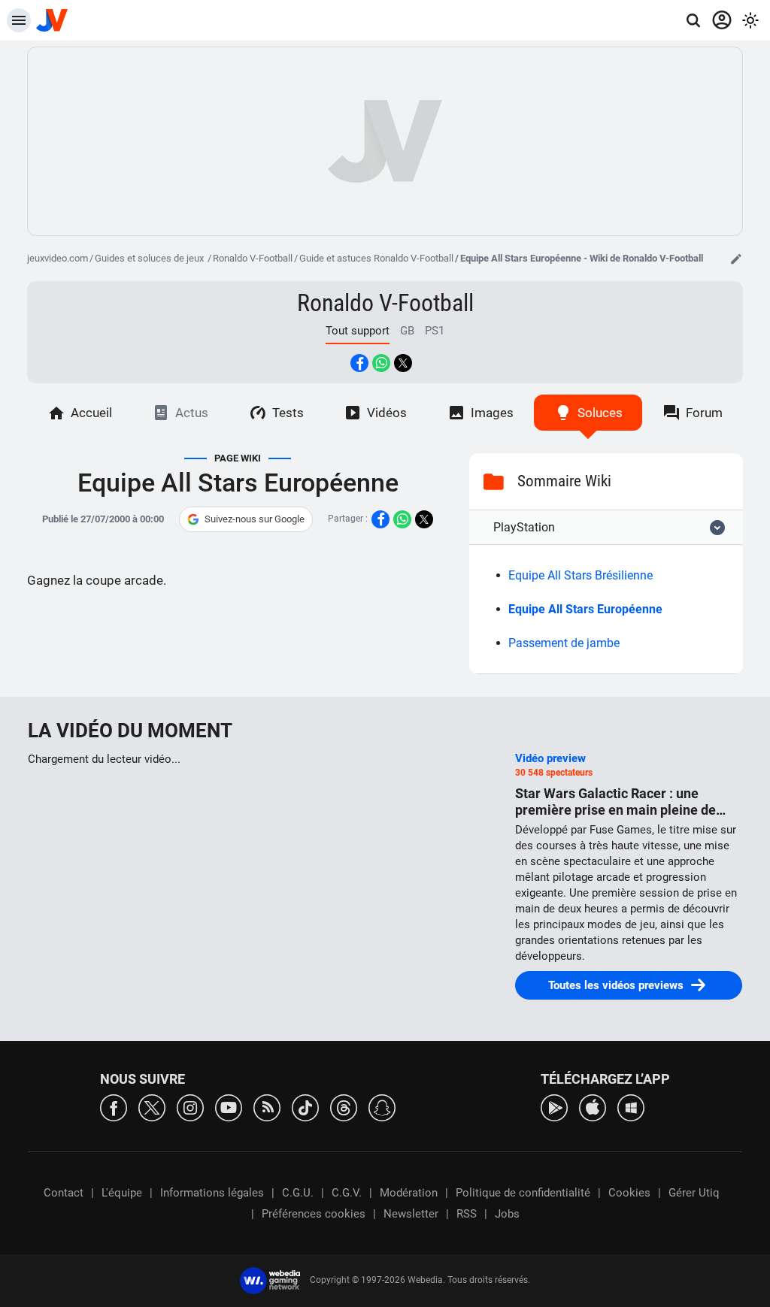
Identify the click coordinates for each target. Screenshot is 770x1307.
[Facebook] (113, 1106)
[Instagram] (190, 1106)
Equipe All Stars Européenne (585, 609)
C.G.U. (298, 1193)
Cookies (629, 1193)
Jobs (507, 1214)
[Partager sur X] (403, 363)
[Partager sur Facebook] (359, 363)
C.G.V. (347, 1193)
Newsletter (410, 1214)
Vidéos (387, 412)
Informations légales (212, 1193)
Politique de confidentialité (523, 1193)
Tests (288, 412)
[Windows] (630, 1106)
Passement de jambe (564, 643)
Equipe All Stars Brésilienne (580, 575)
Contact (63, 1193)
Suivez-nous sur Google (255, 519)
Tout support (358, 330)
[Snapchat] (382, 1106)
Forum (704, 412)
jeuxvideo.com (57, 258)
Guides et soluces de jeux (150, 258)
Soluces (600, 412)
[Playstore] (554, 1106)
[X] (151, 1106)
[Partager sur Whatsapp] (381, 363)
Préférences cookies (313, 1214)
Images (492, 412)
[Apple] (592, 1106)
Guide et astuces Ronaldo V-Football (376, 258)
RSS (466, 1214)
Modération (409, 1193)
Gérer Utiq (694, 1193)
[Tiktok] (305, 1106)
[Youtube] (228, 1106)
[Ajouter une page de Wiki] (736, 258)
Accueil (91, 412)
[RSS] (266, 1106)
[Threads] (343, 1106)
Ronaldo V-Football (253, 258)
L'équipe (122, 1193)
